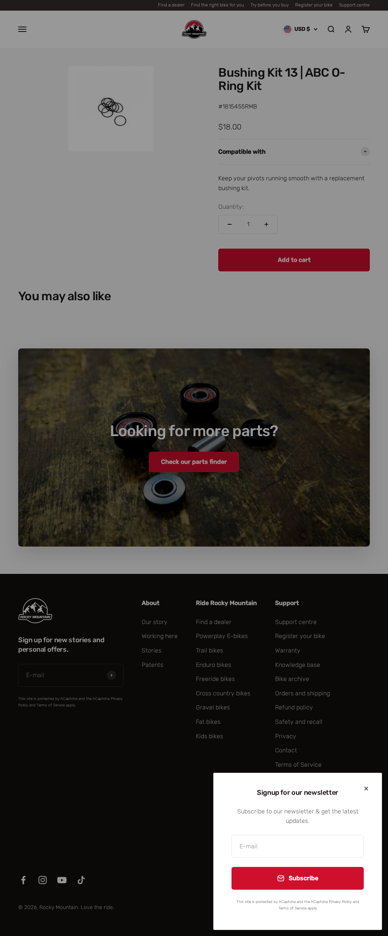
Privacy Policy (340, 902)
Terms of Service (292, 908)
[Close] (366, 788)
